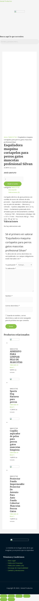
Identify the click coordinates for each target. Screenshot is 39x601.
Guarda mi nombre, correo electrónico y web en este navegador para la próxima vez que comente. (18, 317)
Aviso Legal (11, 561)
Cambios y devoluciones (16, 570)
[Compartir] (11, 596)
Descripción (12, 190)
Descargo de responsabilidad (18, 568)
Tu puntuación (11, 265)
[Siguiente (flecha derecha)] (11, 599)
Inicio (5, 137)
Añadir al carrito (12, 184)
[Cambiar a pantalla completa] (19, 596)
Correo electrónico (12, 306)
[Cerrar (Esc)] (3, 596)
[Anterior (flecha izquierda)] (3, 599)
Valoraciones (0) (14, 192)
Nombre (8, 296)
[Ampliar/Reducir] (26, 596)
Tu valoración (10, 268)
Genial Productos (6, 1)
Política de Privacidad (15, 563)
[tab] (21, 190)
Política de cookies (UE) (16, 565)
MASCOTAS (13, 137)
